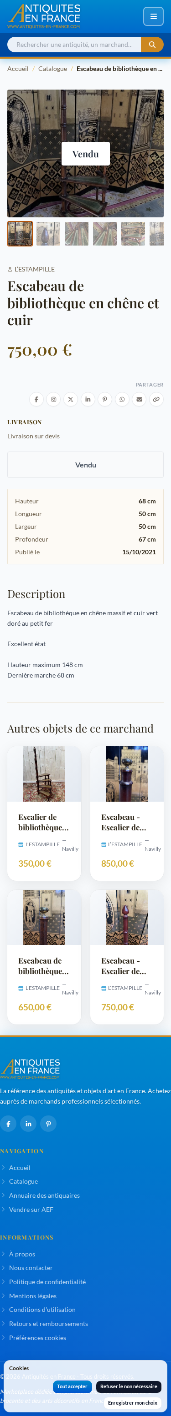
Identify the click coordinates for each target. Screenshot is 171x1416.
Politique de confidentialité (47, 1281)
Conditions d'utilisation (42, 1309)
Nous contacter (31, 1267)
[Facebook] (8, 1123)
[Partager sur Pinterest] (105, 399)
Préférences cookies (37, 1337)
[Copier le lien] (156, 399)
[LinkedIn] (28, 1123)
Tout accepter (72, 1386)
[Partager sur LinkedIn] (88, 399)
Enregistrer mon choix (132, 1403)
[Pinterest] (48, 1123)
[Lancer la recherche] (152, 45)
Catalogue (52, 68)
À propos (22, 1254)
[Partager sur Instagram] (53, 399)
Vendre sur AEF (31, 1209)
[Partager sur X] (70, 399)
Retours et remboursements (48, 1323)
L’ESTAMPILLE (35, 269)
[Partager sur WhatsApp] (122, 399)
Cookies (19, 1368)
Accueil (18, 68)
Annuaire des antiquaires (44, 1195)
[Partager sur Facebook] (36, 399)
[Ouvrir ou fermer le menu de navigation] (153, 16)
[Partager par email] (139, 399)
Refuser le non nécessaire (128, 1386)
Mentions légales (33, 1296)
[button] (20, 233)
